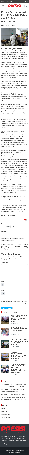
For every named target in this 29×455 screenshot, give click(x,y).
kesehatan (12, 391)
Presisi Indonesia (19, 450)
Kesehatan (6, 238)
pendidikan (3, 399)
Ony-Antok (19, 394)
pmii (20, 399)
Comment (4, 263)
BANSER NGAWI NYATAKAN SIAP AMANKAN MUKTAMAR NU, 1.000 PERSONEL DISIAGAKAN (19, 342)
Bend (18, 452)
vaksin (8, 401)
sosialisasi (4, 401)
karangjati (22, 389)
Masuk (3, 408)
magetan (22, 391)
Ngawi (10, 394)
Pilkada (17, 399)
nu (14, 394)
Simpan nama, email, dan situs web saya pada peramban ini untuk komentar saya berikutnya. (14, 302)
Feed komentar (5, 414)
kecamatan (3, 391)
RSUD (12, 240)
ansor (10, 384)
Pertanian (8, 399)
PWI (25, 399)
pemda (20, 397)
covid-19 (21, 238)
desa (3, 389)
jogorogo (17, 389)
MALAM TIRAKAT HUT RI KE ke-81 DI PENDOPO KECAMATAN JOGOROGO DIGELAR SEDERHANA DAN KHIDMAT (19, 318)
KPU (19, 391)
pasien (7, 240)
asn (14, 384)
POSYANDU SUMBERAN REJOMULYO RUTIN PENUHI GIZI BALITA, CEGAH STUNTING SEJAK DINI (19, 330)
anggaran (6, 384)
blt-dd (24, 384)
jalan (13, 389)
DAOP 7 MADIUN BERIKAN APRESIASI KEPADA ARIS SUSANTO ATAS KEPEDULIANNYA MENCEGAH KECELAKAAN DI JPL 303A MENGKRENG (19, 368)
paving (2, 397)
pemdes (24, 397)
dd (23, 387)
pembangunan (14, 397)
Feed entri (4, 411)
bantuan (20, 384)
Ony (16, 394)
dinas (6, 389)
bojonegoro (15, 238)
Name (3, 281)
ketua (16, 391)
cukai (20, 386)
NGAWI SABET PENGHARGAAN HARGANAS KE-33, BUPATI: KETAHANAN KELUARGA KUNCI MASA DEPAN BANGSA (19, 355)
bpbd (9, 386)
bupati (12, 387)
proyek (22, 399)
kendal (8, 391)
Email (2, 290)
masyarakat (4, 394)
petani (13, 399)
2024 (2, 384)
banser (16, 384)
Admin (13, 25)
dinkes (10, 389)
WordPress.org (5, 418)
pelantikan (6, 397)
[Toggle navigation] (3, 6)
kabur (3, 240)
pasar (23, 394)
